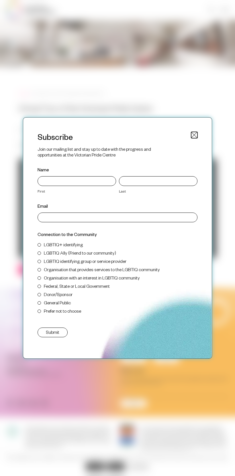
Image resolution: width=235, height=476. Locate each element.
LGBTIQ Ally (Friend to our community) (80, 252)
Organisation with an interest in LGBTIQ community (92, 277)
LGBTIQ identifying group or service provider (85, 261)
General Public (57, 302)
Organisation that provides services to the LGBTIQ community (102, 269)
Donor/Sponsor (58, 294)
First (41, 191)
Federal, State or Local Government (77, 286)
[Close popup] (194, 135)
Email (43, 206)
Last (122, 191)
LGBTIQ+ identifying (63, 244)
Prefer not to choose (62, 311)
